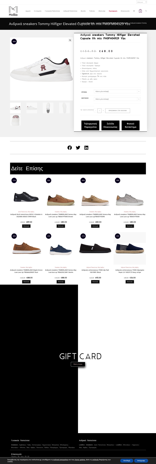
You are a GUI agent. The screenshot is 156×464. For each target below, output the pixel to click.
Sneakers (57, 212)
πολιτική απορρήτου (60, 460)
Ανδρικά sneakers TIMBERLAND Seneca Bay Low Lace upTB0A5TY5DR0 (95, 215)
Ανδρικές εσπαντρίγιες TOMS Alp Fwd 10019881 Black (95, 271)
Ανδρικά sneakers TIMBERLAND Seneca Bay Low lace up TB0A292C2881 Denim (60, 271)
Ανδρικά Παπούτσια (91, 267)
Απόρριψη (141, 461)
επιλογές (95, 460)
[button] (70, 40)
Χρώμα (84, 92)
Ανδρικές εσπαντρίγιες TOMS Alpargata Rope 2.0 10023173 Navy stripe (129, 271)
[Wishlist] (134, 11)
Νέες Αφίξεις (31, 212)
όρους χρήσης (80, 460)
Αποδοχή (126, 461)
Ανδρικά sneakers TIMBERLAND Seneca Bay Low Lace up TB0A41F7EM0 (129, 215)
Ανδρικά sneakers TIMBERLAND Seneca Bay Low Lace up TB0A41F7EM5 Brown (60, 215)
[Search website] (146, 11)
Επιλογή (26, 226)
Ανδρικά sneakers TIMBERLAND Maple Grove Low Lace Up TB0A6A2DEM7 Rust (26, 271)
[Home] (78, 23)
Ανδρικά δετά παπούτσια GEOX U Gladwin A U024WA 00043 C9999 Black (26, 215)
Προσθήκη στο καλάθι (118, 110)
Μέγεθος (85, 98)
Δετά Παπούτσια (22, 212)
